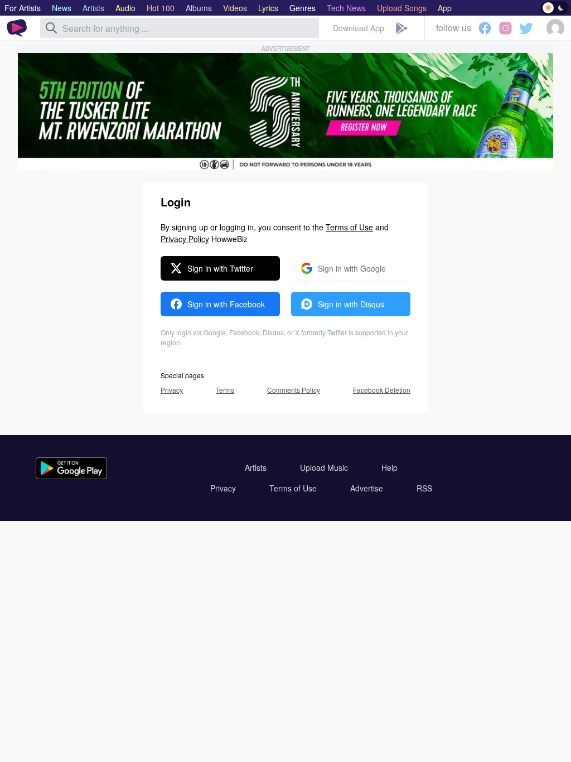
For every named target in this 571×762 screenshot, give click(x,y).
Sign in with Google (352, 268)
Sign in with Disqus (351, 304)
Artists (256, 467)
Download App (358, 27)
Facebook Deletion (381, 389)
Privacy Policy (185, 238)
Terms (225, 389)
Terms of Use (349, 227)
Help (389, 467)
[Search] (51, 28)
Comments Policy (293, 389)
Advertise (366, 488)
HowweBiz (229, 238)
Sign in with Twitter (220, 268)
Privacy (172, 389)
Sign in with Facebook (226, 304)
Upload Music (324, 467)
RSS (424, 488)
